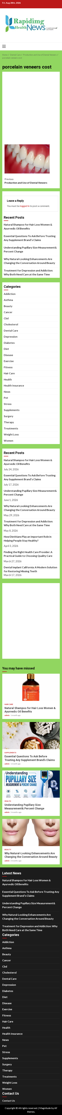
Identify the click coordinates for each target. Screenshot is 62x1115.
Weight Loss (11, 434)
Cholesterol (11, 324)
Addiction (9, 293)
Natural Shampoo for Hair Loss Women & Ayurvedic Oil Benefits (28, 226)
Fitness (8, 367)
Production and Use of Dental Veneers (26, 181)
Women (8, 440)
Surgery (8, 416)
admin (7, 715)
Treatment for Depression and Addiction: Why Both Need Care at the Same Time (28, 272)
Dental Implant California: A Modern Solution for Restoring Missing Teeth (30, 569)
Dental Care (11, 330)
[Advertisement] (31, 110)
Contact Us (8, 1100)
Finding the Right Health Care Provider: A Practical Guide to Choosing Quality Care (28, 554)
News (7, 391)
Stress (7, 404)
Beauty (8, 306)
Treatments (11, 428)
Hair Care (9, 373)
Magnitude (45, 1108)
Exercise (9, 361)
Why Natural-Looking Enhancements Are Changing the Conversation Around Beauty (29, 261)
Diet (6, 348)
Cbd (6, 318)
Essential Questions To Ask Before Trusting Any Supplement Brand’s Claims (30, 238)
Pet (6, 397)
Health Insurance (14, 385)
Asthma (8, 300)
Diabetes (9, 342)
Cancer (8, 312)
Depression (10, 336)
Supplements (11, 410)
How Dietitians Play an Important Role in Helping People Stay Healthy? (27, 538)
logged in (24, 205)
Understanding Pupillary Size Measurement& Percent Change (30, 249)
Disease (8, 355)
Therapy (9, 422)
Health (8, 379)
